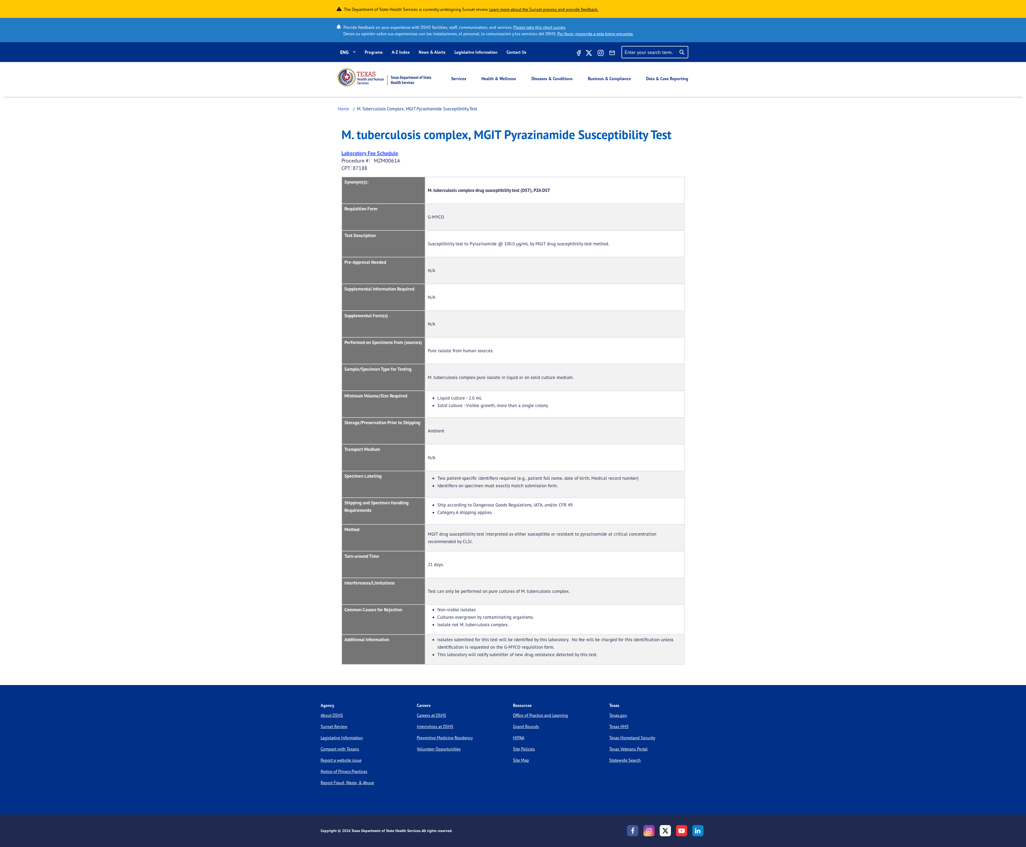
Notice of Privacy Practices (344, 771)
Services (458, 78)
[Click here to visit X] (589, 54)
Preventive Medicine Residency (445, 737)
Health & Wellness (498, 78)
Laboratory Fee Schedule (369, 153)
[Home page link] (384, 77)
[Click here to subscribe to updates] (612, 54)
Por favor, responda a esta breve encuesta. (595, 33)
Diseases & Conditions (552, 78)
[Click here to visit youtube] (681, 830)
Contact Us (516, 52)
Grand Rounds (526, 726)
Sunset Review (334, 726)
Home (343, 108)
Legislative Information (476, 52)
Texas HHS (619, 726)
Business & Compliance (609, 78)
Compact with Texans (340, 749)
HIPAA (518, 737)
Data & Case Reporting (667, 78)
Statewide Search (625, 760)
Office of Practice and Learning (540, 715)
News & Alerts (432, 52)
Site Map (521, 760)
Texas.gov (618, 715)
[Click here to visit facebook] (578, 54)
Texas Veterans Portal (628, 749)
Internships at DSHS (435, 726)
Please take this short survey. (539, 27)
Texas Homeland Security (632, 737)
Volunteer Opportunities (439, 749)
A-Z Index (401, 52)
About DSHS (332, 715)
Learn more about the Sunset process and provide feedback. (543, 9)
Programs (374, 52)
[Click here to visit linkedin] (698, 830)
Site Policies (524, 749)
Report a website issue (341, 760)
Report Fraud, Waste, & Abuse (347, 782)
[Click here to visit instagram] (600, 54)
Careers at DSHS (431, 715)
